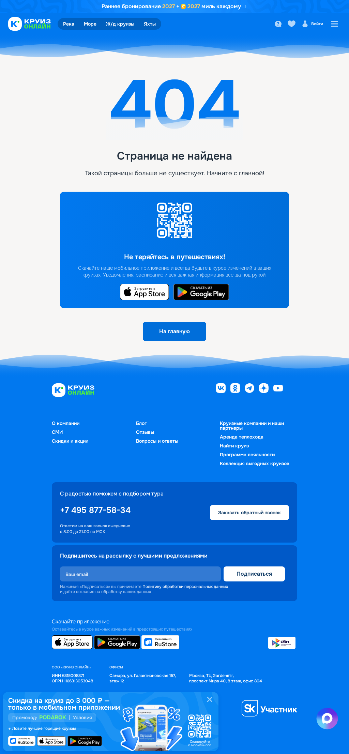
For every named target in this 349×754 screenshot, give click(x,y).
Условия (82, 717)
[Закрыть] (209, 699)
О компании (65, 423)
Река (68, 24)
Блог (141, 423)
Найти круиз (234, 445)
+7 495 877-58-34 (95, 510)
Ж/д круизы (120, 24)
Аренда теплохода (241, 436)
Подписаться (254, 573)
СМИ (57, 432)
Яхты (150, 24)
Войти (317, 24)
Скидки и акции (70, 441)
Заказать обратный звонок (249, 512)
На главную (174, 331)
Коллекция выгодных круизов (254, 463)
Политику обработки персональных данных (185, 586)
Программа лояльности (247, 454)
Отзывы (145, 432)
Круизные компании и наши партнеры (252, 425)
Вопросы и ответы (157, 441)
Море (90, 24)
